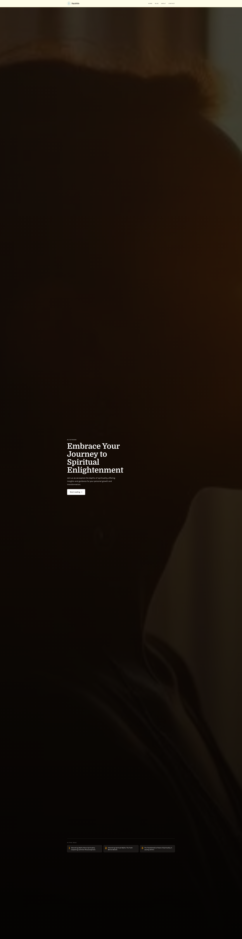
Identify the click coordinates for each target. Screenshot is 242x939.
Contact (172, 3)
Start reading (75, 492)
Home (150, 3)
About (163, 3)
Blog (157, 3)
